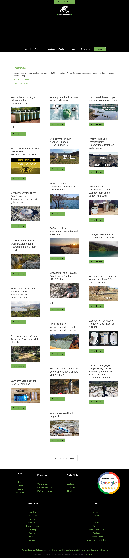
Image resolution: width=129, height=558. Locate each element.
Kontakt (20, 489)
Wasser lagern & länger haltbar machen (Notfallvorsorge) (23, 100)
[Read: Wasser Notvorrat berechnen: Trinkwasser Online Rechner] (64, 201)
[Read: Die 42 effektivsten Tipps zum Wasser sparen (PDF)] (103, 112)
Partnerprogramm (44, 491)
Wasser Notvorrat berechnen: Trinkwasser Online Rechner (62, 186)
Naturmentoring (32, 526)
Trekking (32, 530)
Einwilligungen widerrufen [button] (97, 550)
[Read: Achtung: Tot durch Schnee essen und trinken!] (64, 112)
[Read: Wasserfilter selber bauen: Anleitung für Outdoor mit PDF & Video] (64, 290)
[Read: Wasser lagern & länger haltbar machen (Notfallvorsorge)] (25, 115)
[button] (64, 2)
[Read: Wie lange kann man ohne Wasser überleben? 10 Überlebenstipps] (103, 293)
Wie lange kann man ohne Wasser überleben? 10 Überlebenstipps (103, 279)
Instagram (71, 487)
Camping (32, 533)
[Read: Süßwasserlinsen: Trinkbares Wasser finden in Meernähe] (64, 246)
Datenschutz (91, 554)
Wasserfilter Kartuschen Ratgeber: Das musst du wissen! (101, 323)
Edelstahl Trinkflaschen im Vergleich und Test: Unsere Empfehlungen (64, 371)
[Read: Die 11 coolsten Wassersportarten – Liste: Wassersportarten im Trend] (64, 341)
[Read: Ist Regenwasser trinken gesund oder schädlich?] (103, 249)
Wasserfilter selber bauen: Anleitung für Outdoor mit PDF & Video (63, 276)
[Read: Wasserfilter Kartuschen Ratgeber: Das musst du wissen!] (103, 338)
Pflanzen (96, 523)
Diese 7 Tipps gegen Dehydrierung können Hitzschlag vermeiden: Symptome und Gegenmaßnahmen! (100, 371)
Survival (32, 512)
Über (20, 482)
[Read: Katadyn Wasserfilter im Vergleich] (64, 428)
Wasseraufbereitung (21, 79)
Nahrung (96, 512)
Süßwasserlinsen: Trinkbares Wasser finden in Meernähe (64, 231)
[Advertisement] (64, 32)
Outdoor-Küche (96, 537)
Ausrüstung (32, 523)
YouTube (70, 484)
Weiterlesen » (19, 134)
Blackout (96, 533)
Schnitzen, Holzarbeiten (96, 540)
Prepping (32, 519)
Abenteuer (32, 540)
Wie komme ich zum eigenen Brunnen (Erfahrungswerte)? (60, 142)
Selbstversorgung (96, 530)
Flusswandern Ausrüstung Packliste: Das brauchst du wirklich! (25, 339)
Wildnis (96, 526)
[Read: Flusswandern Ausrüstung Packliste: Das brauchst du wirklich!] (25, 354)
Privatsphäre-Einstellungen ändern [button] (35, 550)
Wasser (96, 516)
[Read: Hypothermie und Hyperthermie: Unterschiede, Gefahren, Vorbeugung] (103, 159)
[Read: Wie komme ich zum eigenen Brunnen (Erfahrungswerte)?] (64, 156)
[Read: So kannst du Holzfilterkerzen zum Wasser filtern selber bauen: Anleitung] (103, 207)
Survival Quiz (42, 484)
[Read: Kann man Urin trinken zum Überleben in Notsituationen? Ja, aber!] (25, 166)
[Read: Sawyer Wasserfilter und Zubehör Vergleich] (25, 395)
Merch (20, 486)
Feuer (96, 519)
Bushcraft (33, 516)
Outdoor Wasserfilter (21, 83)
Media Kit (20, 493)
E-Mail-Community (45, 487)
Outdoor (32, 537)
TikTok (69, 491)
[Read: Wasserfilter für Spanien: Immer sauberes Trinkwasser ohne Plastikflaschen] (25, 309)
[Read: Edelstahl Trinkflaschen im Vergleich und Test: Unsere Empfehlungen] (64, 386)
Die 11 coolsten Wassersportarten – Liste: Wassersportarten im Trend (64, 327)
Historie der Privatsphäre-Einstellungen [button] (68, 550)
